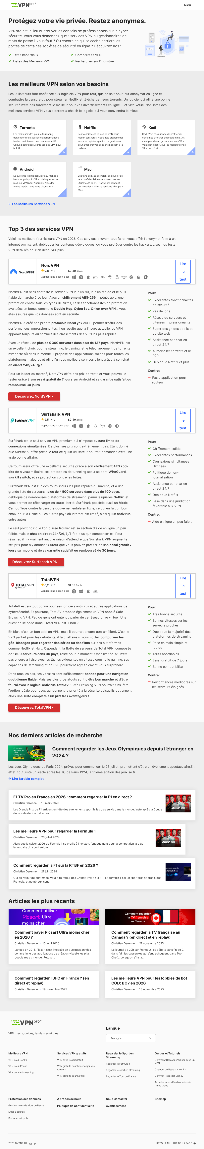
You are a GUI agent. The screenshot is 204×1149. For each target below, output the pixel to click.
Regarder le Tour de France (121, 1076)
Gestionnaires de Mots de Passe (26, 1105)
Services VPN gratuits (72, 1053)
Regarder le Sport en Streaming (120, 1055)
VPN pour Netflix (17, 1059)
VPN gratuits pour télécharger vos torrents (76, 1068)
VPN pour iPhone (17, 1066)
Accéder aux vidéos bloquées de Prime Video (173, 1084)
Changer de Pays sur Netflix (170, 1069)
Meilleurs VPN (17, 1053)
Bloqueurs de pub (18, 1118)
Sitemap (160, 1099)
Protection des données (24, 1099)
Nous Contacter (116, 1099)
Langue (113, 1028)
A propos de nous (69, 1099)
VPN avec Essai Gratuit (70, 1059)
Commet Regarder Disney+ (170, 1075)
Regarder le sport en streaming (123, 1070)
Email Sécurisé (16, 1111)
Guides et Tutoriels (167, 1053)
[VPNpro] (23, 5)
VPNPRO (22, 1143)
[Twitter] (35, 1143)
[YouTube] (30, 1143)
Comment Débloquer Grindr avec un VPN (175, 1061)
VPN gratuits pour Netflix (70, 1075)
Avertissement (116, 1105)
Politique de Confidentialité (75, 1105)
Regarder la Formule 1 (118, 1063)
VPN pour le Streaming (20, 1072)
